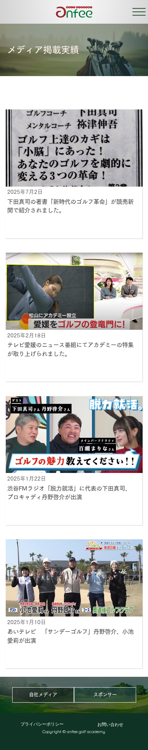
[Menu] (139, 11)
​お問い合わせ (110, 724)
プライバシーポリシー (42, 724)
